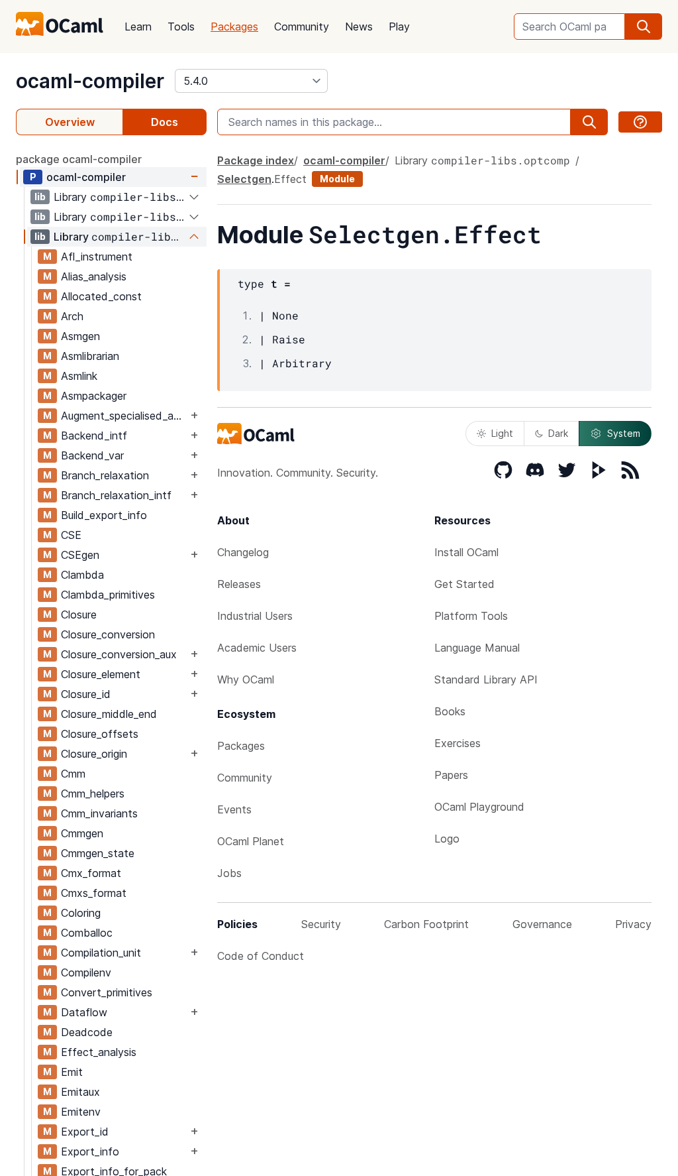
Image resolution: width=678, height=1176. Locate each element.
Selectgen (244, 179)
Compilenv (86, 972)
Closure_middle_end (109, 714)
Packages (234, 26)
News (359, 26)
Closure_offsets (99, 733)
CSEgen (80, 554)
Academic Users (257, 647)
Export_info (90, 1151)
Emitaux (80, 1091)
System (623, 433)
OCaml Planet (250, 841)
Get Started (464, 584)
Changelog (243, 552)
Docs (164, 122)
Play (399, 26)
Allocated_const (101, 296)
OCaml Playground (479, 806)
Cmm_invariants (99, 813)
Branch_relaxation (105, 475)
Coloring (81, 912)
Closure (79, 614)
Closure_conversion (108, 634)
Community (301, 26)
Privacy (633, 924)
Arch (72, 316)
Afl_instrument (96, 256)
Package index (255, 160)
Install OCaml (466, 552)
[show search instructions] (640, 122)
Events (234, 809)
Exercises (457, 743)
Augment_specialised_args (124, 415)
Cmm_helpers (92, 793)
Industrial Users (255, 615)
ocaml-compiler (90, 81)
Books (449, 711)
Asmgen (80, 336)
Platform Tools (471, 615)
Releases (239, 584)
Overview (70, 122)
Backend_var (92, 455)
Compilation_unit (101, 952)
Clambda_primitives (108, 594)
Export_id (85, 1131)
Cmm (73, 773)
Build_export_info (104, 515)
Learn (138, 26)
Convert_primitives (106, 992)
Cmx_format (91, 873)
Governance (542, 924)
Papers (451, 775)
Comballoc (87, 932)
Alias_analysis (93, 276)
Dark (558, 433)
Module (337, 178)
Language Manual (477, 647)
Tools (181, 26)
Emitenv (81, 1111)
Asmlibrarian (90, 356)
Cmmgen (82, 833)
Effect (290, 179)
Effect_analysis (98, 1052)
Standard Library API (486, 679)
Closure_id (86, 694)
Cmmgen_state (97, 853)
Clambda (82, 574)
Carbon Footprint (426, 924)
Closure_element (100, 674)
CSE (71, 535)
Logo (447, 838)
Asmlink (79, 375)
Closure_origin (94, 753)
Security (321, 924)
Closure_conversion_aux (119, 654)
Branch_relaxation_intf (116, 495)
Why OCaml (245, 679)
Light (502, 433)
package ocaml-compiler (79, 159)
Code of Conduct (260, 956)
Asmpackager (93, 395)
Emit (72, 1072)
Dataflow (84, 1012)
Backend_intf (94, 435)
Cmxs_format (93, 893)
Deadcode (87, 1032)
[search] (643, 26)
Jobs (229, 873)
